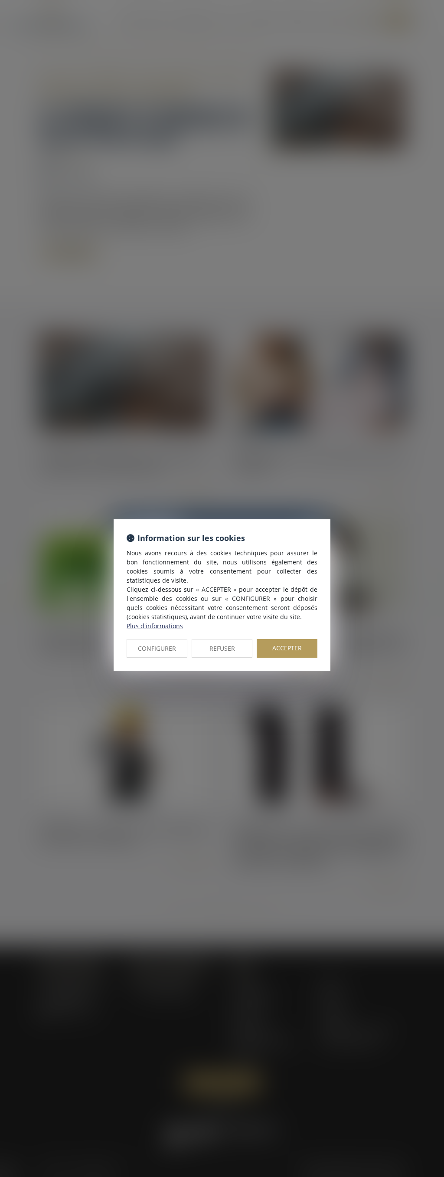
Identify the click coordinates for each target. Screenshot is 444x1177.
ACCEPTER (287, 648)
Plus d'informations (155, 626)
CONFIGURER (157, 648)
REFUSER (222, 648)
